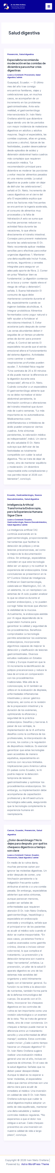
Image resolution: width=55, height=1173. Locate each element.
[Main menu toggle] (48, 6)
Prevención (12, 54)
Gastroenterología (24, 495)
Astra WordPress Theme (35, 1164)
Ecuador (11, 495)
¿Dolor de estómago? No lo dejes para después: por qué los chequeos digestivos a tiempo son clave (27, 845)
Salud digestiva (26, 54)
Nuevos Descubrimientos (35, 522)
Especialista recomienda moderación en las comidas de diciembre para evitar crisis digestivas (26, 65)
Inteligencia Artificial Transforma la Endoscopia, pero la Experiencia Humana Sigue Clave (24, 510)
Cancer (10, 830)
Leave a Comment (15, 75)
